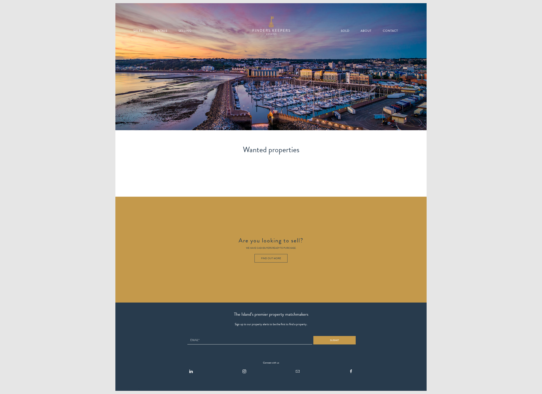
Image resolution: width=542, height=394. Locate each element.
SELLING (184, 31)
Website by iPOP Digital (129, 388)
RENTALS (160, 31)
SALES (137, 31)
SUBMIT (334, 340)
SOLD (345, 31)
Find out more (271, 258)
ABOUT (366, 31)
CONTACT (390, 31)
